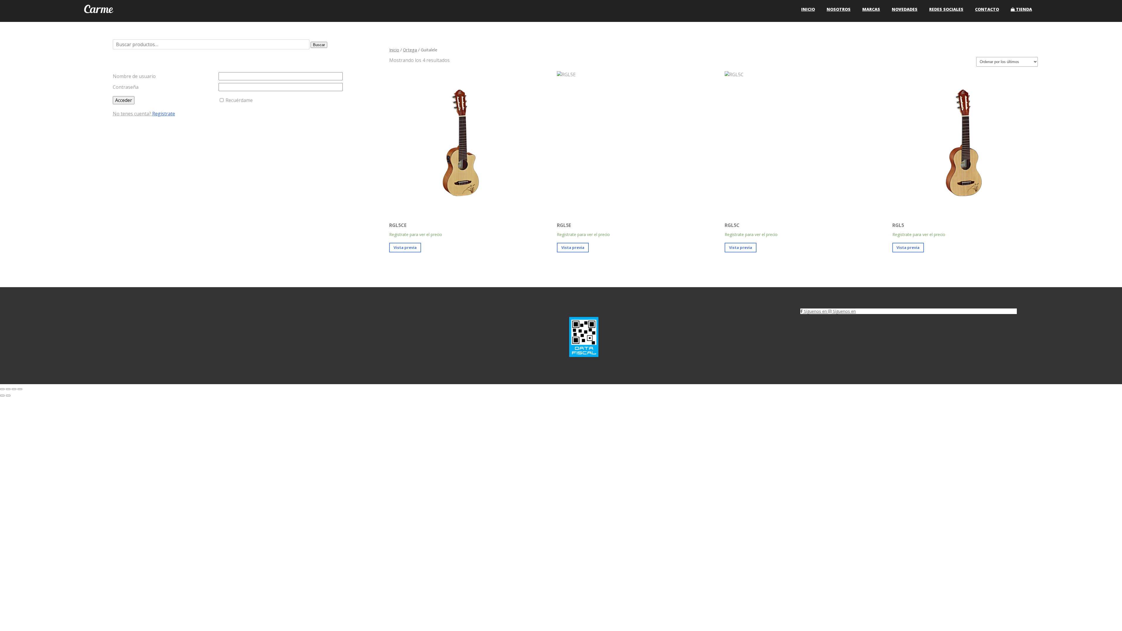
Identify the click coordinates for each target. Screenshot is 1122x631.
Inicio (394, 50)
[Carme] (98, 18)
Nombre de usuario (134, 76)
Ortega (410, 50)
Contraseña (125, 87)
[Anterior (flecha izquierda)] (2, 395)
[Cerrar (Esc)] (20, 389)
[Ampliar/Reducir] (2, 389)
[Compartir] (14, 389)
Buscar (319, 45)
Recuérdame (239, 100)
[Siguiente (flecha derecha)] (8, 395)
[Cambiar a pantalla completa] (8, 389)
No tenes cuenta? (144, 113)
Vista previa (405, 247)
